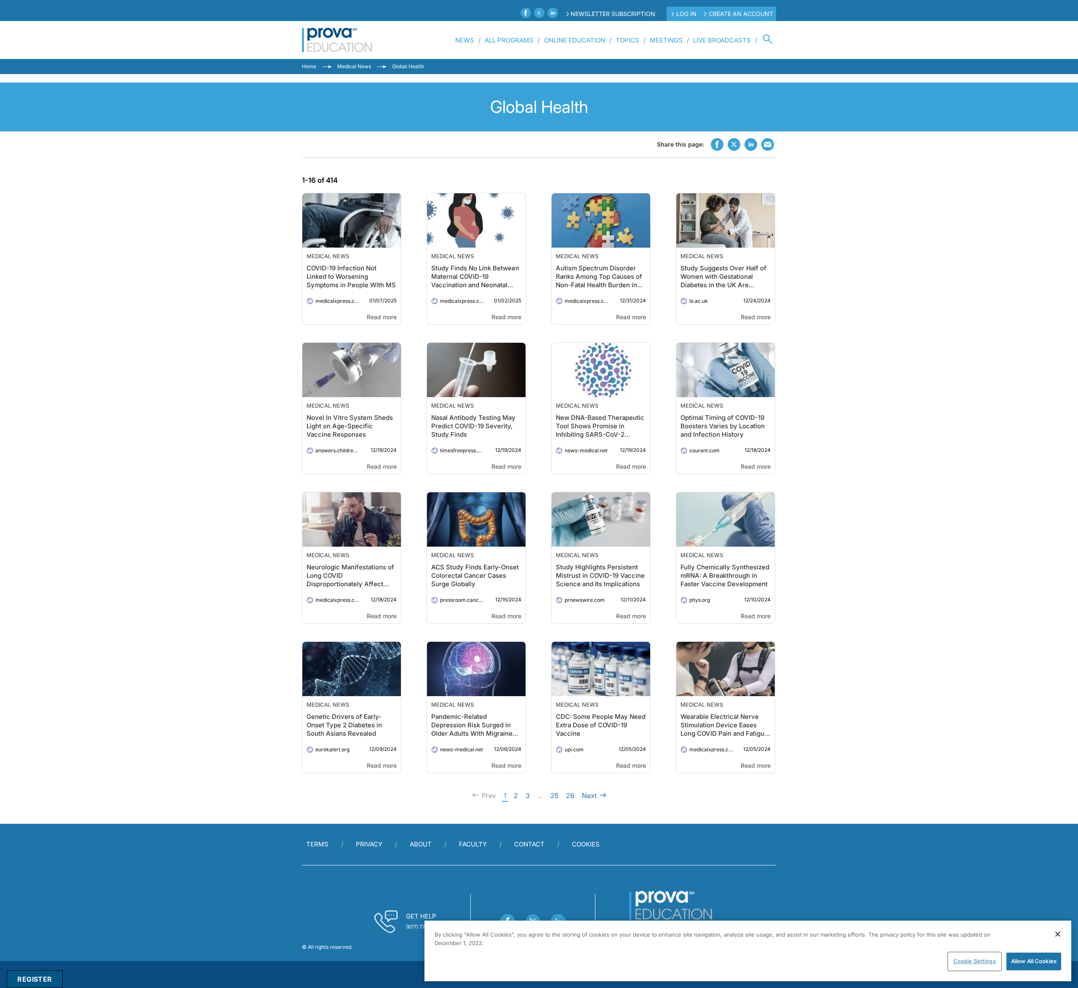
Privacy (369, 844)
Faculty (473, 844)
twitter (734, 144)
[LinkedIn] (552, 13)
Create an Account (741, 13)
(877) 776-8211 (423, 927)
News (464, 40)
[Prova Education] (337, 40)
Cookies (586, 844)
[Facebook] (525, 13)
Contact (529, 844)
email (767, 144)
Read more (382, 316)
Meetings (666, 40)
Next (589, 795)
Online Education (574, 40)
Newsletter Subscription (613, 13)
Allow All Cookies (1034, 961)
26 (570, 795)
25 (554, 795)
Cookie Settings (974, 961)
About (421, 844)
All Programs (509, 40)
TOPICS (627, 40)
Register (34, 979)
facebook (717, 144)
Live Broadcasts (722, 40)
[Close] (1058, 934)
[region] (747, 951)
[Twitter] (539, 13)
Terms (317, 844)
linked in (750, 144)
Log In (686, 13)
